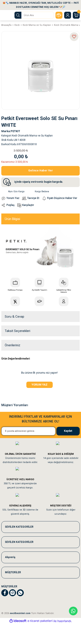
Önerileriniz (12, 345)
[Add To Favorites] (74, 36)
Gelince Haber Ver (40, 170)
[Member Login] (67, 15)
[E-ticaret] (40, 620)
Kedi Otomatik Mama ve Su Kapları (32, 135)
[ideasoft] (18, 621)
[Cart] (76, 15)
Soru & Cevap (14, 317)
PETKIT (15, 131)
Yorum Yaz (40, 384)
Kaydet (68, 430)
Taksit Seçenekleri (17, 331)
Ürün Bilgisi (12, 219)
